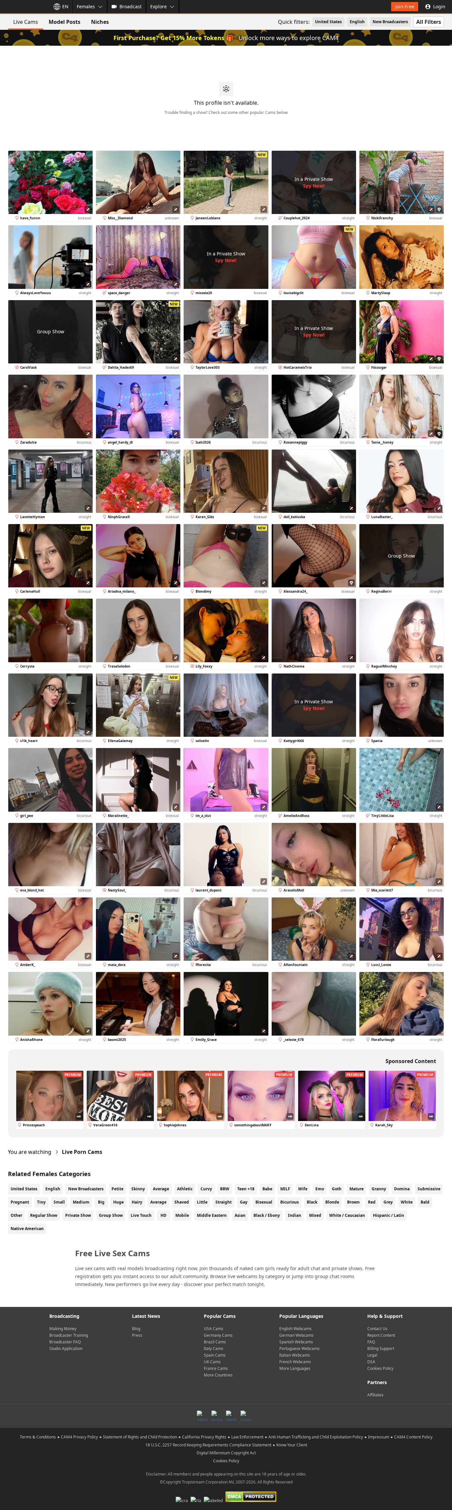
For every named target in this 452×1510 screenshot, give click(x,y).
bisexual (263, 1202)
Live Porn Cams (82, 1152)
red (372, 1202)
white (407, 1202)
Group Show (111, 1215)
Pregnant (20, 1202)
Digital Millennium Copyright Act (226, 1453)
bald (425, 1202)
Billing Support (380, 1348)
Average (161, 1189)
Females (86, 6)
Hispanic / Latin (388, 1215)
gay (244, 1202)
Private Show (78, 1215)
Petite (117, 1189)
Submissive (429, 1189)
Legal (372, 1355)
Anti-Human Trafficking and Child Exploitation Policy (315, 1437)
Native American (27, 1228)
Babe (267, 1189)
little (202, 1202)
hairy (137, 1202)
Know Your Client (291, 1445)
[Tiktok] (202, 1416)
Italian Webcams (294, 1355)
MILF (285, 1189)
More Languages (294, 1368)
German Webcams (296, 1335)
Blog (136, 1328)
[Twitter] (231, 1416)
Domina (402, 1189)
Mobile (182, 1215)
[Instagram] (216, 1416)
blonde (332, 1202)
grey (388, 1202)
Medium (81, 1202)
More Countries (218, 1375)
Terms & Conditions (38, 1437)
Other (16, 1215)
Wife (302, 1189)
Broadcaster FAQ (65, 1342)
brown (353, 1202)
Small (59, 1202)
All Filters (428, 22)
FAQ (371, 1342)
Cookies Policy (380, 1368)
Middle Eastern (212, 1215)
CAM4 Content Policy (413, 1437)
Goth (336, 1189)
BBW (224, 1189)
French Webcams (295, 1362)
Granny (379, 1189)
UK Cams (212, 1362)
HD (163, 1215)
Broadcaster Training (68, 1335)
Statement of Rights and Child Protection (140, 1437)
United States (328, 22)
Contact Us (377, 1328)
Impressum (378, 1437)
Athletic (185, 1189)
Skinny (138, 1189)
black (312, 1202)
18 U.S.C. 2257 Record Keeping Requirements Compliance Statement (208, 1445)
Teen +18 (245, 1189)
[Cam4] (24, 6)
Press (137, 1335)
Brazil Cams (215, 1342)
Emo (319, 1189)
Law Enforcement (247, 1437)
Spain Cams (215, 1355)
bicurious (289, 1202)
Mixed (315, 1215)
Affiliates (375, 1395)
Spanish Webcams (296, 1342)
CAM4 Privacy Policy (79, 1437)
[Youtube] (246, 1416)
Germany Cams (218, 1335)
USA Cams (213, 1328)
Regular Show (43, 1215)
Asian (240, 1215)
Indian (294, 1215)
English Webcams (295, 1328)
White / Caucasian (347, 1215)
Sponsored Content (410, 1061)
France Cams (216, 1368)
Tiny (41, 1202)
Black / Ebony (266, 1215)
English (357, 22)
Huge (118, 1202)
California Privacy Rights (204, 1437)
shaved (181, 1202)
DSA (371, 1362)
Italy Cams (213, 1348)
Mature (356, 1189)
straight (223, 1202)
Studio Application (65, 1348)
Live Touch (141, 1215)
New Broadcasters (390, 22)
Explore (158, 6)
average (158, 1202)
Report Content (381, 1335)
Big (101, 1202)
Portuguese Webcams (299, 1348)
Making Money (62, 1328)
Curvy (206, 1189)
